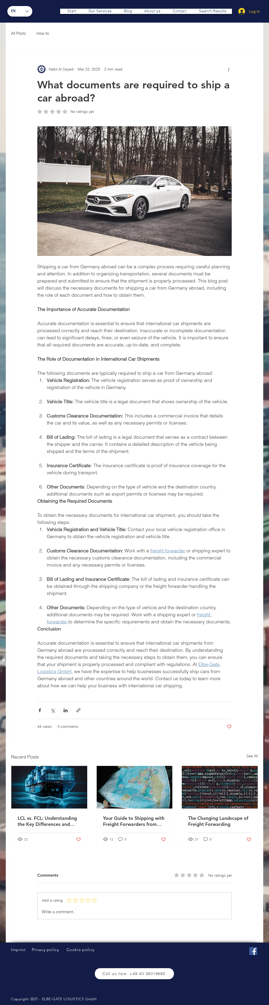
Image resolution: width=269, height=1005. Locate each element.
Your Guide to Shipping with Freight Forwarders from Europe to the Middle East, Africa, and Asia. (133, 821)
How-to (43, 33)
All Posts (18, 33)
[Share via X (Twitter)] (52, 710)
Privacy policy (45, 949)
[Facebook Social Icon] (253, 951)
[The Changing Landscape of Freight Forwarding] (220, 787)
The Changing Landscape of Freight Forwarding (218, 821)
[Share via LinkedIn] (65, 710)
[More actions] (228, 69)
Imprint (18, 949)
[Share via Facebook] (39, 710)
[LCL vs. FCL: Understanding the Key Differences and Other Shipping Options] (49, 787)
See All (252, 756)
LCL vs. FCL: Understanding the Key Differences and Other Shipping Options (47, 821)
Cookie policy (80, 949)
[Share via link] (78, 710)
